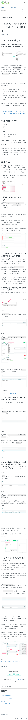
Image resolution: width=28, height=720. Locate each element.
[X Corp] (4, 666)
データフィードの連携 (6, 698)
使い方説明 (4, 661)
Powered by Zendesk (22, 718)
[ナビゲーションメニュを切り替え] (24, 2)
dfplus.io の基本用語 (6, 695)
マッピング (4, 693)
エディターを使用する (10, 393)
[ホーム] (5, 2)
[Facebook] (2, 666)
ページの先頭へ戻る (6, 686)
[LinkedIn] (6, 666)
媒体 (12, 7)
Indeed (20, 661)
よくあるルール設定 (13, 661)
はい (10, 674)
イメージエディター (6, 703)
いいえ (17, 674)
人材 (15, 7)
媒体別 (3, 701)
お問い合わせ (20, 679)
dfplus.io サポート (5, 7)
